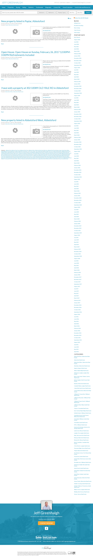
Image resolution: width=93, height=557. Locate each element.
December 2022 (77, 142)
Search (88, 12)
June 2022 (76, 156)
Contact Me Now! (46, 523)
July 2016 (76, 316)
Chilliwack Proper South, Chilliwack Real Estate (18, 153)
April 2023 (76, 132)
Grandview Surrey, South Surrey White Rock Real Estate (81, 416)
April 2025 (76, 76)
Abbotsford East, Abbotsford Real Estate (13, 150)
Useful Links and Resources (82, 7)
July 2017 (76, 288)
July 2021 (76, 181)
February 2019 (77, 249)
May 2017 (76, 293)
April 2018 (76, 267)
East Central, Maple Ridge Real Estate (82, 410)
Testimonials (39, 7)
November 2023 (77, 116)
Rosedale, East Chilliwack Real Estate (82, 462)
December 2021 (77, 170)
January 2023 (77, 139)
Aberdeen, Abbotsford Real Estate (82, 366)
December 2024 (77, 86)
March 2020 (76, 219)
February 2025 (77, 81)
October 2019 (77, 230)
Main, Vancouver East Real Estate (81, 435)
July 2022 (76, 153)
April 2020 (76, 216)
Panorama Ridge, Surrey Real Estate (82, 448)
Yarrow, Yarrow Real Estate (80, 494)
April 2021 (76, 188)
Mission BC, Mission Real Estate (81, 440)
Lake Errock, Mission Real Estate (81, 430)
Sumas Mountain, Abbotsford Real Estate (50, 157)
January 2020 (77, 223)
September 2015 (78, 340)
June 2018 (76, 263)
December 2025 (77, 58)
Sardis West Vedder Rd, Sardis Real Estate (20, 157)
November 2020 (77, 200)
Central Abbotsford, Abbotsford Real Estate (36, 152)
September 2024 (78, 93)
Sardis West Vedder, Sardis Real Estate (36, 157)
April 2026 (76, 49)
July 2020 (76, 209)
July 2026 (76, 42)
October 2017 (77, 281)
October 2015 (77, 337)
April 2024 (76, 104)
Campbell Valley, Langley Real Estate (82, 386)
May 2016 (76, 321)
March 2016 (76, 326)
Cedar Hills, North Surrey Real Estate (82, 388)
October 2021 (77, 174)
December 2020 (77, 198)
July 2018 (76, 260)
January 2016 (77, 330)
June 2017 (76, 291)
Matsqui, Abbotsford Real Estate (81, 437)
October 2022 (77, 146)
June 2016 (76, 319)
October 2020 (77, 202)
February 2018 (77, 272)
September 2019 (78, 232)
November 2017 (77, 279)
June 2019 (76, 239)
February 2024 (77, 109)
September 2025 (78, 65)
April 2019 (76, 244)
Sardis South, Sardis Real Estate (81, 468)
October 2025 (77, 63)
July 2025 (76, 70)
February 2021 (77, 193)
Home (3, 7)
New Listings (77, 27)
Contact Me (57, 7)
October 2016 (77, 309)
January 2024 (77, 111)
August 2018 (77, 258)
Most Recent (77, 37)
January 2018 (77, 274)
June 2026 (76, 44)
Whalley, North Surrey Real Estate (81, 491)
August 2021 (77, 179)
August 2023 (77, 123)
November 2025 (77, 60)
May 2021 (76, 186)
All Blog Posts (77, 23)
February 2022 (77, 165)
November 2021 (77, 172)
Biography (48, 7)
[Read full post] (15, 31)
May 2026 (76, 46)
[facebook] (46, 528)
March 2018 (76, 270)
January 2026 (77, 56)
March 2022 (76, 163)
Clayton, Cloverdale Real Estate (81, 408)
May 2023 (76, 130)
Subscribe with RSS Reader (81, 18)
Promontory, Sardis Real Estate (81, 456)
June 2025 (76, 72)
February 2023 (77, 137)
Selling (24, 7)
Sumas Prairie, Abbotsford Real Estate (82, 481)
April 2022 (76, 160)
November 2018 (77, 251)
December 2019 (77, 226)
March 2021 (76, 191)
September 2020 (78, 205)
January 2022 (77, 167)
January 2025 (77, 83)
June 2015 (76, 347)
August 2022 (77, 151)
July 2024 (76, 97)
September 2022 (78, 149)
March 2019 (76, 246)
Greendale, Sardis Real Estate (81, 422)
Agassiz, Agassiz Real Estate (80, 368)
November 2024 (77, 88)
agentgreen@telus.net (81, 2)
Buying (18, 7)
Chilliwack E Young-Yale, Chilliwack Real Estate (52, 152)
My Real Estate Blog (78, 25)
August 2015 (77, 342)
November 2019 (77, 228)
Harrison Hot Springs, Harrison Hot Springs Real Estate (82, 428)
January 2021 (77, 195)
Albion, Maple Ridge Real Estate (81, 370)
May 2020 (76, 214)
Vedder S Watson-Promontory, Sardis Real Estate (23, 158)
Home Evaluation (67, 7)
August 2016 (77, 314)
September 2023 (78, 121)
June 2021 (76, 184)
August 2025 (77, 67)
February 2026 (77, 53)
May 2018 (76, 265)
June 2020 (76, 212)
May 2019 (76, 242)
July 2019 (76, 237)
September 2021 (78, 177)
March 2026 (76, 51)
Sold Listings (77, 32)
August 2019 (77, 235)
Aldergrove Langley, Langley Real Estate (17, 151)
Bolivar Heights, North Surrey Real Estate (50, 151)
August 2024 (77, 95)
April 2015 (76, 351)
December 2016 (77, 305)
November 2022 (77, 144)
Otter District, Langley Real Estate (82, 446)
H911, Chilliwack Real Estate (80, 424)
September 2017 (78, 284)
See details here (47, 30)
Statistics (31, 7)
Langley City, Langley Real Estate (81, 433)
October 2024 (77, 90)
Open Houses (77, 30)
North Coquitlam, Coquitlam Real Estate (20, 155)
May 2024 (76, 102)
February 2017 (77, 300)
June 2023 (76, 128)
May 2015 (76, 349)
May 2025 (76, 74)
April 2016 (76, 323)
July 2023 (76, 125)
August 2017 (77, 286)
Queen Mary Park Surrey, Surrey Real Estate (32, 156)
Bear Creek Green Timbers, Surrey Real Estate (34, 151)
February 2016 (77, 328)
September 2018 (78, 256)
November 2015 (77, 335)
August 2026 (77, 39)
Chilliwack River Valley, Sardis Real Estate (34, 153)
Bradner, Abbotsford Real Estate (81, 383)
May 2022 (76, 158)
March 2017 (76, 298)
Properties (11, 7)
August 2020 (77, 207)
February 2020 (77, 221)
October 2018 (77, 253)
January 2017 (77, 302)
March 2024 (76, 107)
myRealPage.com (46, 548)
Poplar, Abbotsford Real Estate (81, 450)
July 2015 (76, 344)
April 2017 (76, 295)
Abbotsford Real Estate (79, 360)
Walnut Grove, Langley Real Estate (82, 489)
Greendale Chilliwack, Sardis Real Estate (40, 154)
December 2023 (77, 114)
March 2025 (76, 79)
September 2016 (78, 312)
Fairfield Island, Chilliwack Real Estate (82, 413)
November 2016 (77, 307)
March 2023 (76, 135)
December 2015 (77, 333)
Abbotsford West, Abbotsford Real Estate (14, 91)
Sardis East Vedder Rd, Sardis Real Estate (62, 156)
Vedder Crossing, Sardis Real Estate (82, 483)
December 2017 (77, 277)
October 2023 (77, 118)
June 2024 (76, 100)
